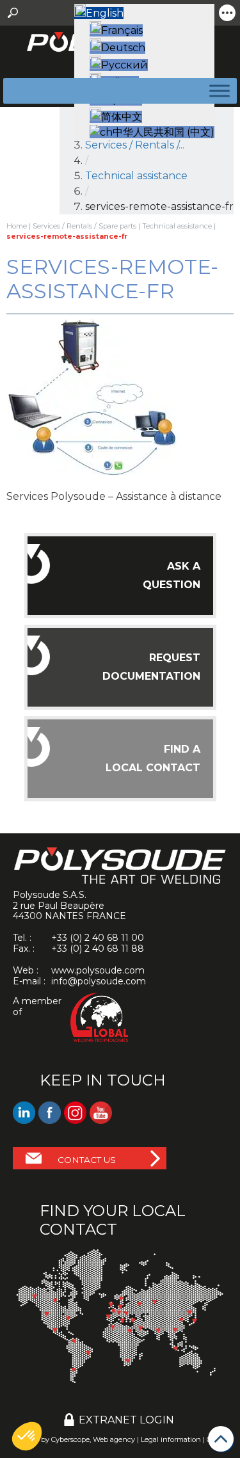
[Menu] (217, 90)
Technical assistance (177, 225)
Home (16, 225)
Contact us (87, 1160)
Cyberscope (70, 1439)
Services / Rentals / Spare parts (84, 225)
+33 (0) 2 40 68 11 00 (97, 937)
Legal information (171, 1439)
